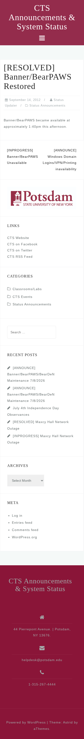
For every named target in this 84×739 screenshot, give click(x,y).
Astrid (68, 722)
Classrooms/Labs (27, 289)
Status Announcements (47, 105)
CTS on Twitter (19, 250)
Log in (17, 515)
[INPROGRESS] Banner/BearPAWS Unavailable (22, 156)
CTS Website (18, 238)
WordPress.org (24, 537)
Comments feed (25, 530)
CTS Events (22, 297)
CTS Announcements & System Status (42, 17)
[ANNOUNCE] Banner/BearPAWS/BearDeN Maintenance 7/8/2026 (31, 374)
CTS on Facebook (22, 244)
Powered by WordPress (26, 722)
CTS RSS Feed (20, 256)
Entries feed (22, 522)
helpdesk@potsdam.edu (42, 660)
